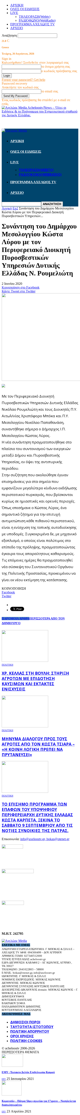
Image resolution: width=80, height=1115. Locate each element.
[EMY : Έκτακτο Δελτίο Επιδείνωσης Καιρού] (12, 1065)
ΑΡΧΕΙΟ (16, 28)
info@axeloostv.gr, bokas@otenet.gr (44, 839)
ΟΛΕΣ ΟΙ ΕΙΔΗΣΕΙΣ (24, 9)
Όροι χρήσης (22, 1036)
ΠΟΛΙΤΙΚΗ (7, 664)
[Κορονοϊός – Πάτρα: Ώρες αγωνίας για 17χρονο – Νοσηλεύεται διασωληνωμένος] (12, 1094)
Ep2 (4, 1079)
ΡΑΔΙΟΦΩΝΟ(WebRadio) (37, 20)
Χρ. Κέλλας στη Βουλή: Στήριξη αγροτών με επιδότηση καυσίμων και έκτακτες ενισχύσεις (35, 681)
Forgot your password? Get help (23, 79)
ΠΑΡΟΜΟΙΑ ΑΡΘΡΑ (15, 618)
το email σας (49, 91)
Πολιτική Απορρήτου (29, 1031)
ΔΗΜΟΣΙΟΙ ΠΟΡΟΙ (25, 1022)
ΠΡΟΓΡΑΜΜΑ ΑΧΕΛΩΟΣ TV (32, 24)
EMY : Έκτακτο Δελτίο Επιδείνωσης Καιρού (28, 1072)
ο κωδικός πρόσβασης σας (59, 71)
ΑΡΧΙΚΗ (16, 5)
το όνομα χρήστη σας (55, 66)
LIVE (14, 13)
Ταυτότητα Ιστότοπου (31, 1026)
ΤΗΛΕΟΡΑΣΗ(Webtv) (34, 16)
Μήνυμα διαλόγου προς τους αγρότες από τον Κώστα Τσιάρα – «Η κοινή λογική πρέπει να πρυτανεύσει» (38, 746)
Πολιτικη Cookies (26, 1040)
